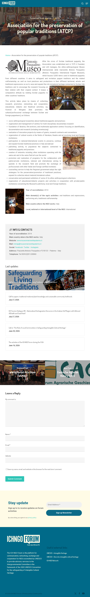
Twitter (26, 247)
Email (7, 445)
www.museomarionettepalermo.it (29, 240)
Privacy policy (27, 593)
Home (7, 55)
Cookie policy (37, 593)
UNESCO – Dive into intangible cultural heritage (62, 557)
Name (8, 434)
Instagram (34, 247)
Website (8, 456)
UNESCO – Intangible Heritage (57, 553)
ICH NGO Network (52, 560)
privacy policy (32, 517)
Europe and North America (40, 18)
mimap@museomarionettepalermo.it (27, 244)
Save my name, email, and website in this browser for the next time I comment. (35, 469)
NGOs (57, 18)
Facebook (19, 247)
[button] (87, 3)
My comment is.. (10, 399)
